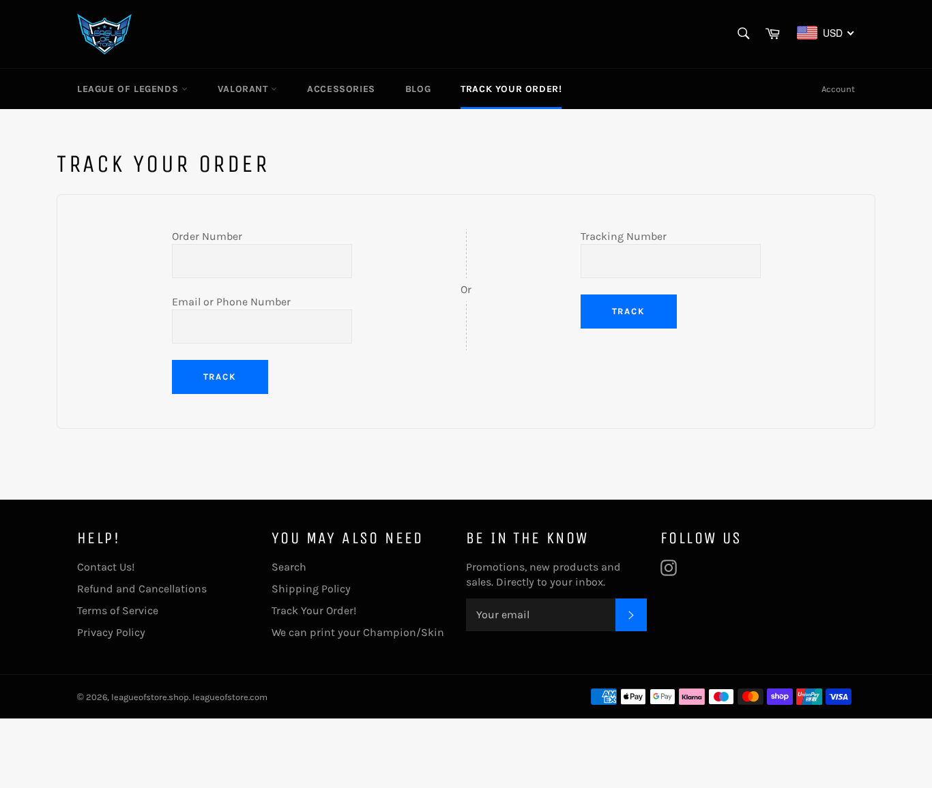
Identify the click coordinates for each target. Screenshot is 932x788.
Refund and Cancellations (142, 588)
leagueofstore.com (229, 697)
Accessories (341, 89)
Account (838, 89)
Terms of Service (117, 610)
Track (220, 377)
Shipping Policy (311, 588)
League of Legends (129, 89)
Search (289, 566)
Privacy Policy (111, 632)
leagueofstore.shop (150, 697)
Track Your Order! (511, 89)
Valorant (244, 89)
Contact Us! (105, 566)
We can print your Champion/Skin (358, 632)
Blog (418, 89)
